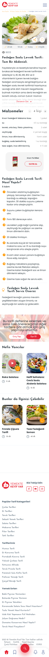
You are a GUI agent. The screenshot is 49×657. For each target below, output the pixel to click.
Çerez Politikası (10, 645)
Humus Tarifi (8, 549)
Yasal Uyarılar (28, 642)
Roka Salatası (10, 377)
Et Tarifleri (7, 511)
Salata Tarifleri (9, 523)
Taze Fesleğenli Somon (35, 430)
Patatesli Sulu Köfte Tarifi (14, 573)
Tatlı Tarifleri (8, 536)
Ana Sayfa (5, 11)
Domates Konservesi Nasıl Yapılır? (18, 623)
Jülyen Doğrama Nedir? (13, 618)
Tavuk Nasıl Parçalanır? (13, 627)
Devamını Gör (22, 102)
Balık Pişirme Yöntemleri (14, 594)
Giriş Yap (17, 337)
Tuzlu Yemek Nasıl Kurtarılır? (16, 610)
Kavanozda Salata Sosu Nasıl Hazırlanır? (22, 606)
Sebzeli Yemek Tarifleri (13, 519)
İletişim (7, 642)
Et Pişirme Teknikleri (12, 602)
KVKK (39, 645)
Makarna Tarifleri (10, 527)
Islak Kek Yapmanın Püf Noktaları (18, 614)
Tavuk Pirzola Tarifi (11, 569)
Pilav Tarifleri (8, 532)
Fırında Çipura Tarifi (10, 430)
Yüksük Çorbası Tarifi (12, 561)
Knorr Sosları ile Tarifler (18, 11)
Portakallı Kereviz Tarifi (13, 557)
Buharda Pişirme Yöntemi (14, 598)
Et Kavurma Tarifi (10, 553)
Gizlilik (16, 642)
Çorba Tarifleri (9, 507)
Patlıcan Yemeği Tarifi (12, 577)
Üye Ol (33, 337)
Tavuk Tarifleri (9, 515)
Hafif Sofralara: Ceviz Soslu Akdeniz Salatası (36, 380)
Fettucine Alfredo (10, 565)
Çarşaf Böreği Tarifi (11, 581)
